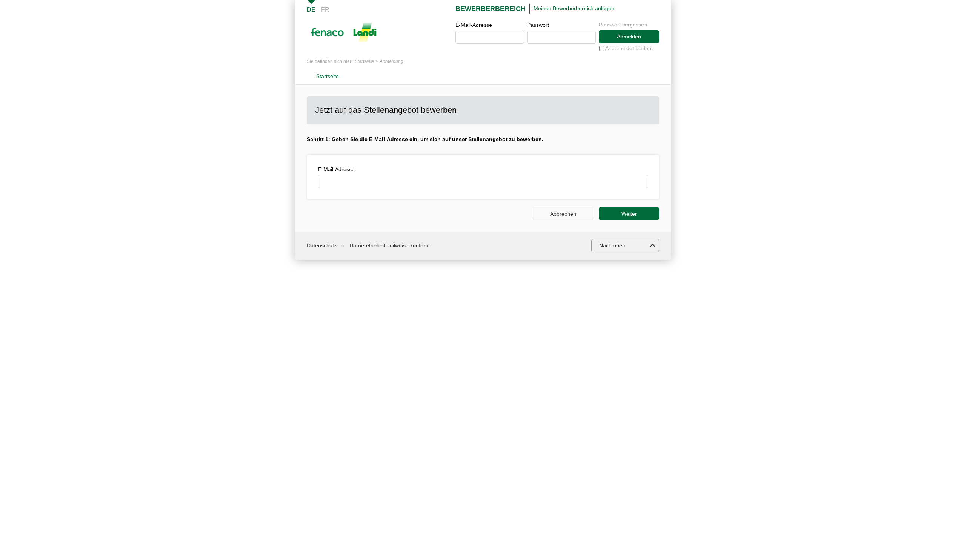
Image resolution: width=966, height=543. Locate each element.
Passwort (538, 25)
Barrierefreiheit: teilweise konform (390, 245)
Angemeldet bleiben (629, 48)
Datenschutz (322, 245)
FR (325, 9)
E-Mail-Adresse (473, 25)
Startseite (364, 61)
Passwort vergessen (623, 24)
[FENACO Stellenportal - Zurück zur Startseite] (343, 32)
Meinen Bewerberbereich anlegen (574, 8)
